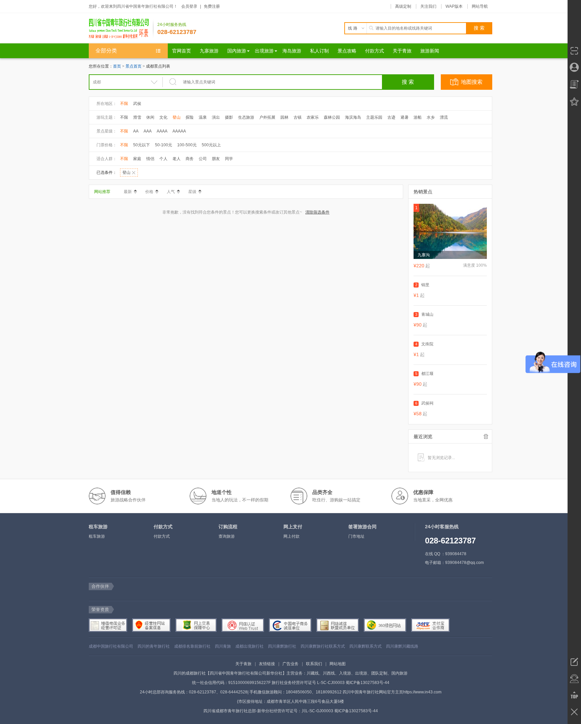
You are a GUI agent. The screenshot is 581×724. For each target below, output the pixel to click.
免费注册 (212, 6)
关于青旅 (243, 663)
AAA (148, 131)
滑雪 (137, 117)
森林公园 (332, 117)
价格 (149, 191)
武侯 (137, 103)
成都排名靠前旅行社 (192, 646)
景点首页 (133, 66)
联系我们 (314, 663)
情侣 (150, 158)
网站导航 (480, 6)
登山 (176, 117)
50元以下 (141, 145)
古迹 (391, 117)
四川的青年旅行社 (154, 646)
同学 (229, 158)
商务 (190, 158)
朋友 (216, 158)
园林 (284, 117)
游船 (418, 117)
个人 (163, 158)
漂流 (444, 117)
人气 (171, 191)
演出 (216, 117)
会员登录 (189, 6)
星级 (192, 191)
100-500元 (187, 145)
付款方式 (162, 536)
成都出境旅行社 (249, 646)
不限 (124, 103)
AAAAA (179, 131)
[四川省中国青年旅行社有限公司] (121, 28)
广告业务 (290, 663)
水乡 (431, 117)
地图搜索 (471, 82)
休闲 (150, 117)
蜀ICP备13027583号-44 (367, 682)
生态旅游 (246, 117)
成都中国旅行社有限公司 (111, 646)
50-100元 (163, 145)
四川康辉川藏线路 (402, 646)
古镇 (298, 117)
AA (136, 131)
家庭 (137, 158)
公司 (203, 158)
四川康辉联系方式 (365, 646)
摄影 (229, 117)
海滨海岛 (353, 117)
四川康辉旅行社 (282, 646)
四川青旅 (223, 646)
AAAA (162, 131)
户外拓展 (267, 117)
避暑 (404, 117)
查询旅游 (227, 536)
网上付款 (291, 536)
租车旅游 (97, 536)
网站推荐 (102, 191)
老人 (176, 158)
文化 (163, 117)
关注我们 (428, 6)
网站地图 (338, 663)
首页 (117, 66)
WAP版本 (454, 6)
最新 (128, 191)
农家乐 (313, 117)
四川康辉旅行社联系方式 (323, 646)
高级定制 (403, 6)
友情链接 (267, 663)
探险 (190, 117)
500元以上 (211, 145)
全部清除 (486, 436)
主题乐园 (374, 117)
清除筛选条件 (317, 212)
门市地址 (356, 536)
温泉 (203, 117)
